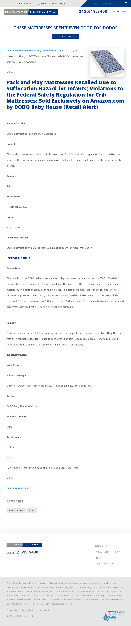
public (31, 511)
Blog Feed (44, 611)
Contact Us (108, 4)
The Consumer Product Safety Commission (31, 51)
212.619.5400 (93, 12)
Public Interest (16, 511)
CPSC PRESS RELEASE (19, 489)
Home (95, 4)
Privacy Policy (28, 611)
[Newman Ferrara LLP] (31, 12)
